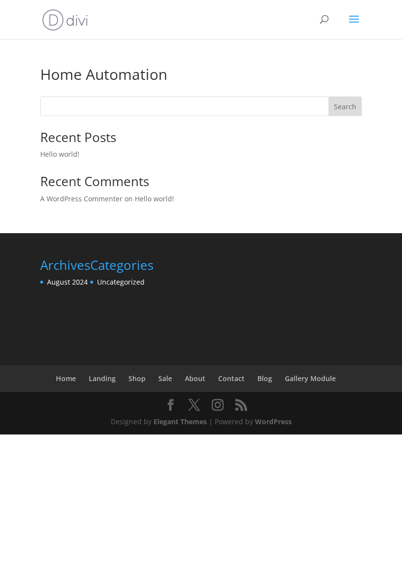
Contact (231, 378)
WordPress (273, 421)
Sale (165, 378)
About (195, 378)
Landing (102, 378)
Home (66, 378)
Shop (137, 378)
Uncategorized (121, 282)
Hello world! (59, 154)
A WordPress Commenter (81, 198)
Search (345, 106)
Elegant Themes (180, 421)
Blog (264, 378)
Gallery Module (310, 378)
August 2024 (67, 282)
